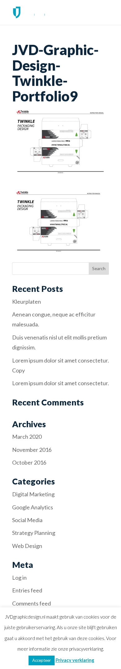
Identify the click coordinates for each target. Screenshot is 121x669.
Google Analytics (32, 507)
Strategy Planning (33, 532)
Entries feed (27, 590)
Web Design (27, 545)
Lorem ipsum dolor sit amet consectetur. (60, 383)
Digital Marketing (33, 494)
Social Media (27, 520)
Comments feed (31, 603)
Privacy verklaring (75, 660)
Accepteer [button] (41, 660)
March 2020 (27, 436)
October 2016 (29, 462)
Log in (19, 577)
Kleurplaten (26, 301)
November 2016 (32, 449)
